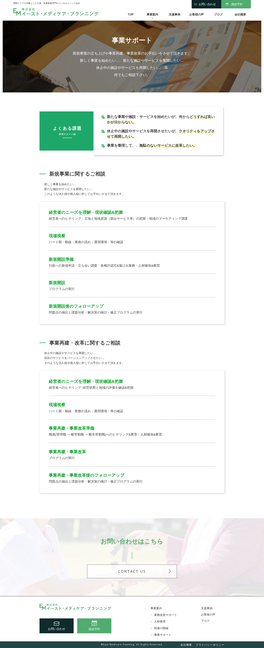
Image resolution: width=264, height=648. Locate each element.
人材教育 (160, 621)
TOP (131, 14)
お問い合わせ (207, 4)
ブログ (218, 14)
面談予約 (237, 4)
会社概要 (240, 14)
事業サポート (162, 634)
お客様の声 (196, 14)
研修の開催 (161, 628)
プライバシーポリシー (210, 644)
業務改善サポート (165, 614)
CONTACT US (132, 571)
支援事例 (174, 14)
